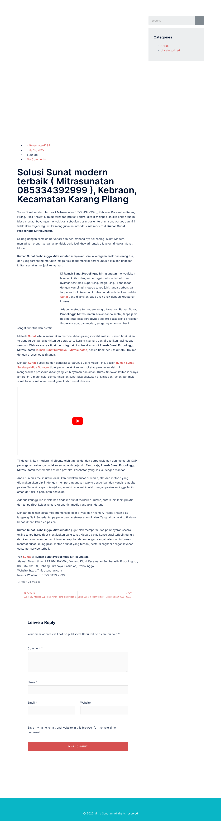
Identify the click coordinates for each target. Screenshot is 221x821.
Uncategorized (170, 50)
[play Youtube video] (77, 421)
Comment (35, 648)
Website (85, 702)
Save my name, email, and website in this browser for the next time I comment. (72, 730)
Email (32, 702)
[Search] (199, 20)
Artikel (165, 45)
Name (32, 682)
